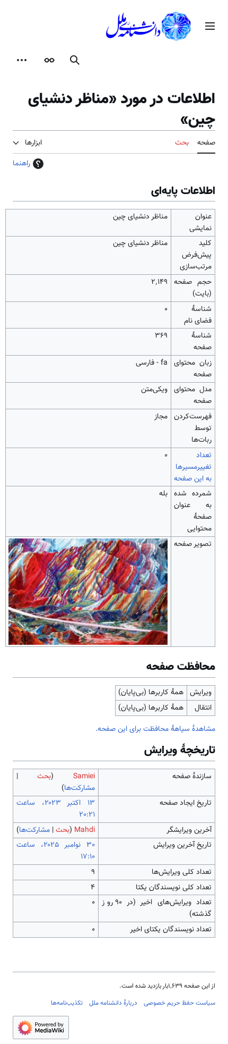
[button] (210, 26)
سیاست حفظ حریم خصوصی (179, 1003)
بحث (44, 776)
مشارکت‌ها (79, 788)
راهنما (21, 164)
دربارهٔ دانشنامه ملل (113, 1003)
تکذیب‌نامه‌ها (67, 1003)
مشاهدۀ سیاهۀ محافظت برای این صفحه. (155, 729)
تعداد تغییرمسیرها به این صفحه (193, 467)
